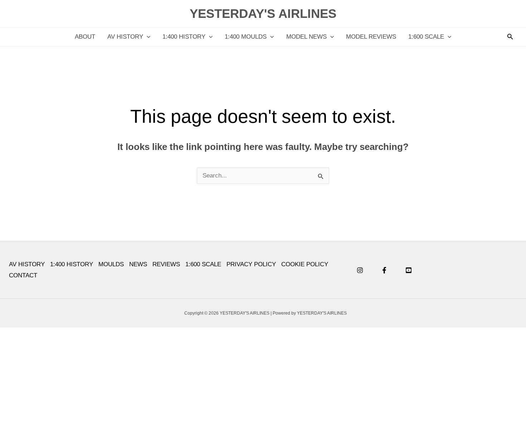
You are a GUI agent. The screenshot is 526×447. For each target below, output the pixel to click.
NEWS (138, 264)
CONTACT (23, 275)
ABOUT (85, 36)
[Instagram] (360, 270)
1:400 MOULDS (246, 36)
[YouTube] (408, 270)
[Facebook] (384, 270)
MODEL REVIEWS (371, 36)
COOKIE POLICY (304, 264)
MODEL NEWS (306, 36)
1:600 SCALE (426, 36)
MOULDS (111, 264)
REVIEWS (166, 264)
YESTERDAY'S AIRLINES (263, 13)
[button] (146, 37)
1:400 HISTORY (183, 36)
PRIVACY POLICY (251, 264)
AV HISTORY (125, 36)
